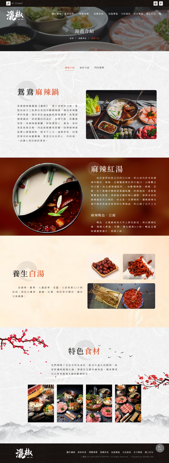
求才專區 (138, 13)
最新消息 (69, 13)
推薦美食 (98, 13)
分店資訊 (126, 13)
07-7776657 (17, 3)
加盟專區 (113, 13)
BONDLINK (148, 457)
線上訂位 (151, 13)
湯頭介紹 (70, 67)
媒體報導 (84, 13)
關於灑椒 (56, 13)
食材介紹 (84, 67)
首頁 (72, 38)
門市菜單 (99, 67)
